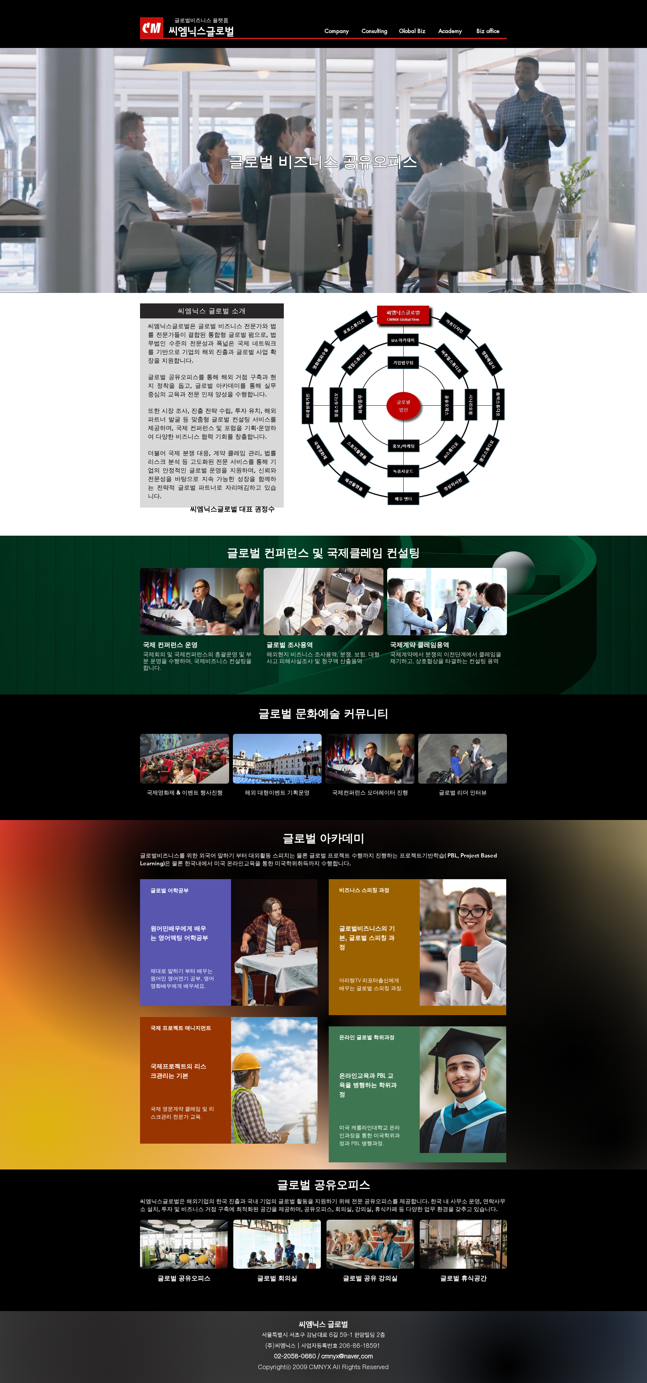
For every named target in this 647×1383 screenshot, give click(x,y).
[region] (229, 942)
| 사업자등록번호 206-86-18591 (339, 1346)
